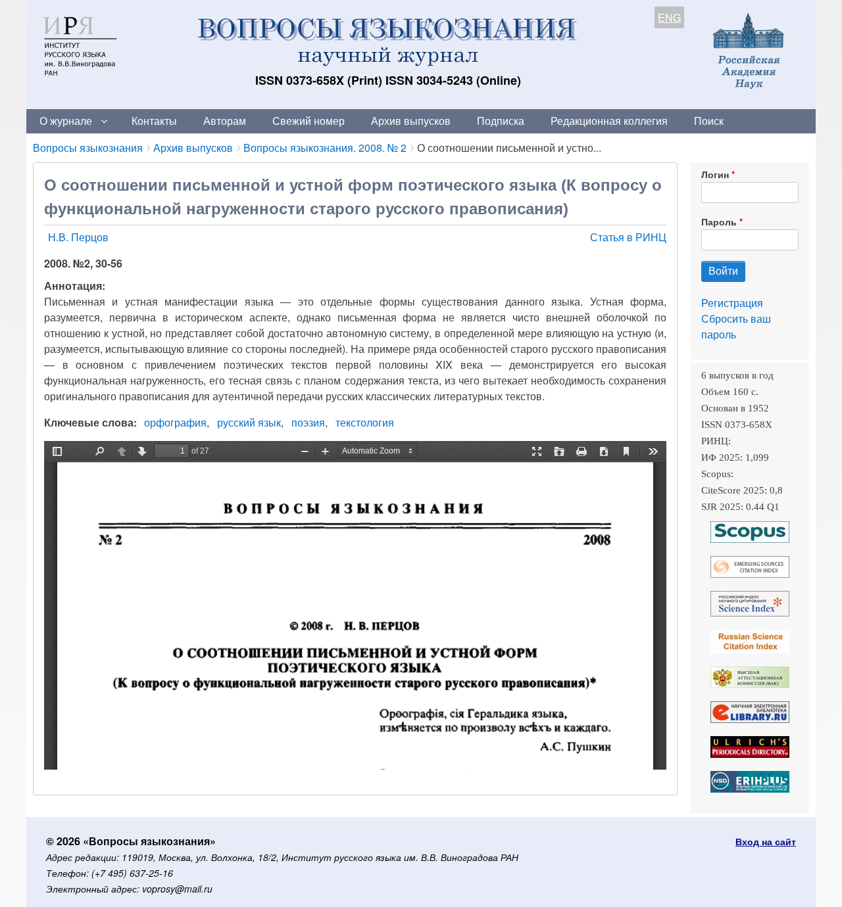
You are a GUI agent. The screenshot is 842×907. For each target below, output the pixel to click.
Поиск (709, 120)
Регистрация (732, 302)
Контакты (154, 120)
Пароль (719, 221)
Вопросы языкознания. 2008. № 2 (325, 147)
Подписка (500, 120)
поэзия (308, 422)
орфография (175, 422)
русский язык (249, 422)
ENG (669, 17)
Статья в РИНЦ (628, 236)
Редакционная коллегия (609, 120)
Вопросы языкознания (88, 147)
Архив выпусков (411, 120)
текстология (364, 422)
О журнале (65, 120)
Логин (715, 174)
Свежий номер (308, 120)
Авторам (224, 120)
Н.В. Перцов (78, 236)
